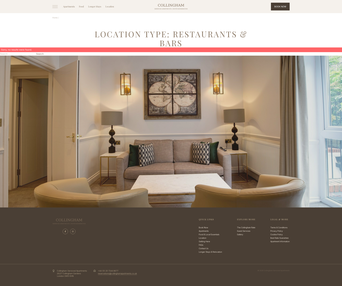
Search (40, 54)
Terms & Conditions (278, 227)
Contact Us (203, 248)
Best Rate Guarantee (279, 238)
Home (55, 17)
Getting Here (204, 241)
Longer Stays (94, 6)
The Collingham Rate (246, 227)
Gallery (240, 234)
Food (81, 6)
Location (109, 6)
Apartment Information (280, 241)
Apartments (69, 6)
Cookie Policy (276, 234)
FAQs (201, 245)
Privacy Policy (276, 231)
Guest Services (243, 231)
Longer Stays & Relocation (210, 252)
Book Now (203, 227)
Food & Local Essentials (209, 234)
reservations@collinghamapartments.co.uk (117, 273)
